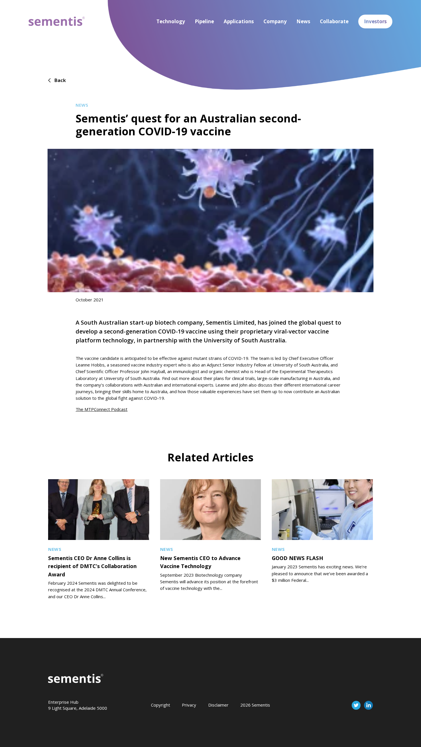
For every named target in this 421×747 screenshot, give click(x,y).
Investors (375, 21)
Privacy (189, 705)
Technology (170, 21)
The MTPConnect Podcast (101, 409)
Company (275, 21)
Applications (239, 21)
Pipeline (204, 21)
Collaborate (334, 21)
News (303, 21)
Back (60, 80)
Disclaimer (218, 705)
